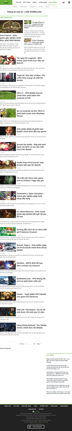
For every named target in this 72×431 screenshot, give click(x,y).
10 (34, 344)
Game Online (32, 409)
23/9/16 (19, 315)
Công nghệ (43, 2)
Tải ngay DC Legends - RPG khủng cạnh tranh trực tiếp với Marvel (30, 60)
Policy (40, 423)
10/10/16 (3, 119)
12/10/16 (3, 101)
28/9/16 (19, 269)
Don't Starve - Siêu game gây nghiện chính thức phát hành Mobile (10, 38)
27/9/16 (19, 284)
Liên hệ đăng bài (37, 426)
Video (35, 2)
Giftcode (16, 406)
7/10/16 (19, 134)
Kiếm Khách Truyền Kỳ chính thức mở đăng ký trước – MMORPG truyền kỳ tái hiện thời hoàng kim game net (58, 373)
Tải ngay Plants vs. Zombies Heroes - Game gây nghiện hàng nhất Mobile (34, 25)
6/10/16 (19, 168)
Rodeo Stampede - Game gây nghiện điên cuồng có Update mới (34, 42)
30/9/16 (2, 253)
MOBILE (16, 6)
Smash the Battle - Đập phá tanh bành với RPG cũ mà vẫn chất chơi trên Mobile (31, 147)
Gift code (26, 2)
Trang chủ (7, 406)
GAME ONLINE (23, 6)
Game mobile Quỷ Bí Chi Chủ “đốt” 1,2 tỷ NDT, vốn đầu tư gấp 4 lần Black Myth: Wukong (58, 360)
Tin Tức (18, 2)
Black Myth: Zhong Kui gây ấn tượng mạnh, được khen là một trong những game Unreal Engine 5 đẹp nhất (57, 380)
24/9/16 (19, 300)
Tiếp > (39, 344)
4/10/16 (2, 201)
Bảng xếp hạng (26, 406)
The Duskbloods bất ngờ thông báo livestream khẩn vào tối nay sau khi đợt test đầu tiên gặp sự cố (58, 367)
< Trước (21, 344)
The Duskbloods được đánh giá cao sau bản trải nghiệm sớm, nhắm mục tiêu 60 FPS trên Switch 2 (58, 387)
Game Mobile (64, 406)
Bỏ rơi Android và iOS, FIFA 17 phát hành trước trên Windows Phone (31, 113)
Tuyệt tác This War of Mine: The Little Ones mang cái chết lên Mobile (31, 77)
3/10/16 (19, 235)
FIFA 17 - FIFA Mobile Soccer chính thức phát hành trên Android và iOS (30, 95)
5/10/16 (19, 184)
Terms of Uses (34, 423)
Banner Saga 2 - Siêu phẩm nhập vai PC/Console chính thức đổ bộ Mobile (32, 247)
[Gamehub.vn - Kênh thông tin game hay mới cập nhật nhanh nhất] (6, 2)
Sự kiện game (44, 406)
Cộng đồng (53, 2)
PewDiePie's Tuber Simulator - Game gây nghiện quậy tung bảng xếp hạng (30, 196)
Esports (41, 409)
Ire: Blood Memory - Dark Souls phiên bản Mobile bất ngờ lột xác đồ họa (31, 214)
